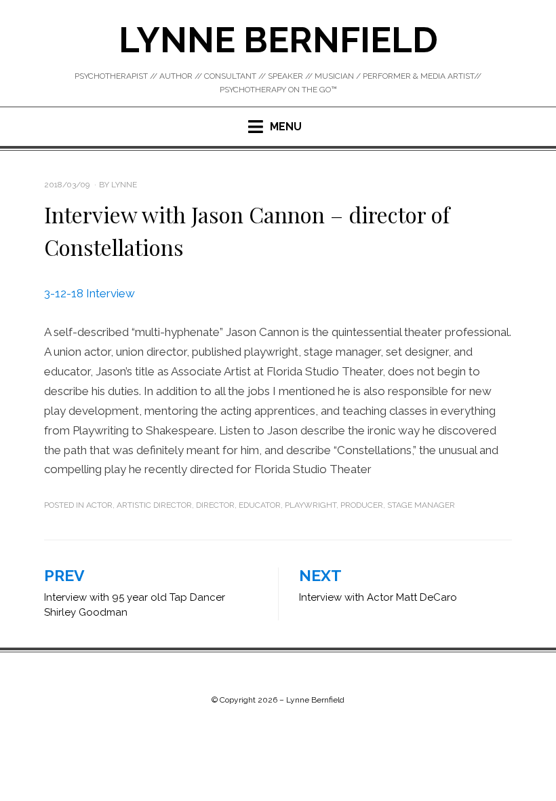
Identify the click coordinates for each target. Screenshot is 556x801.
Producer (361, 505)
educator (260, 505)
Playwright (310, 505)
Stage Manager (421, 505)
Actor (99, 505)
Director (215, 505)
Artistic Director (154, 505)
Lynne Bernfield (278, 39)
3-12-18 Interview (89, 293)
